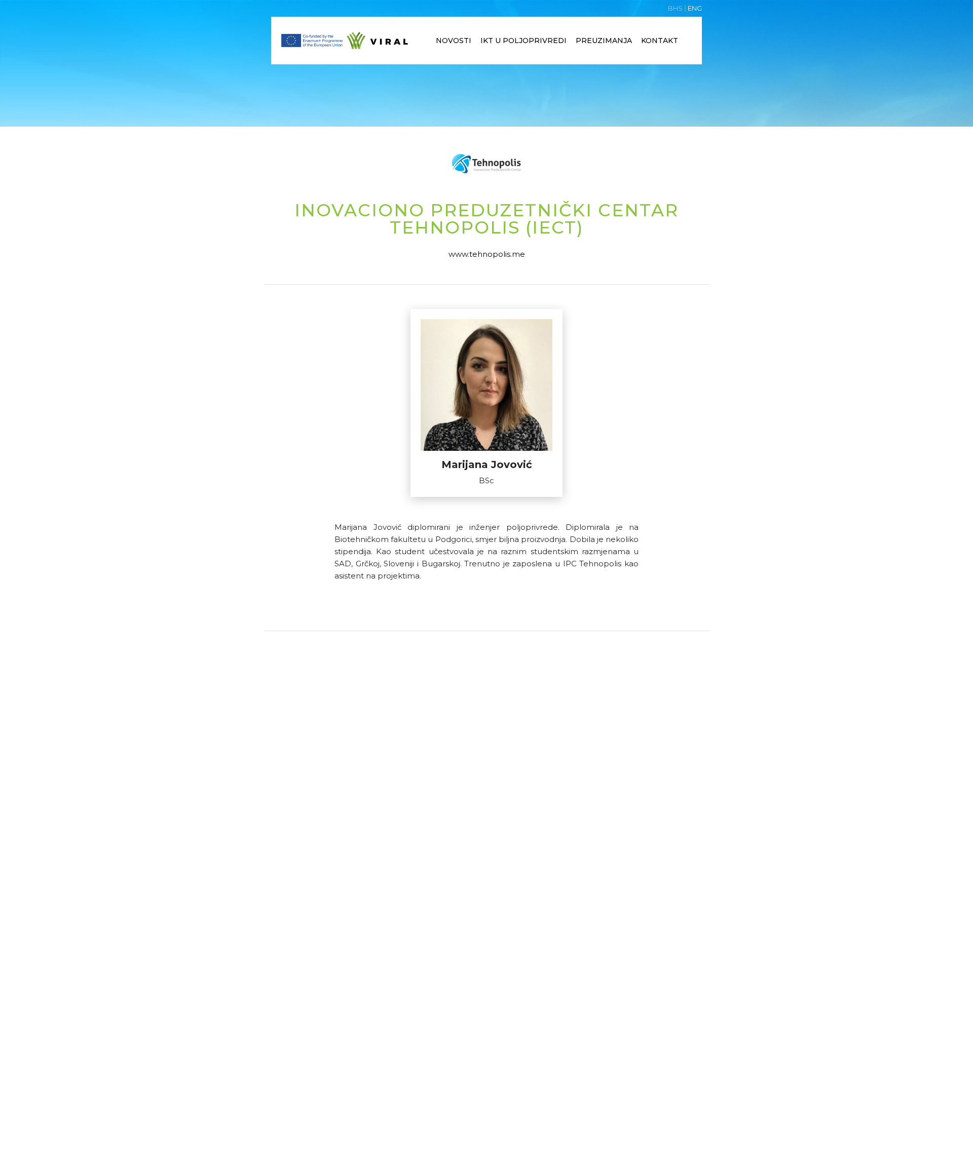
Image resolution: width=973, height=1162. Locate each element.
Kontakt (659, 40)
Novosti (453, 40)
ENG (695, 8)
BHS (675, 8)
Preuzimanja (604, 40)
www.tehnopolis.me (486, 254)
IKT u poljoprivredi (523, 40)
